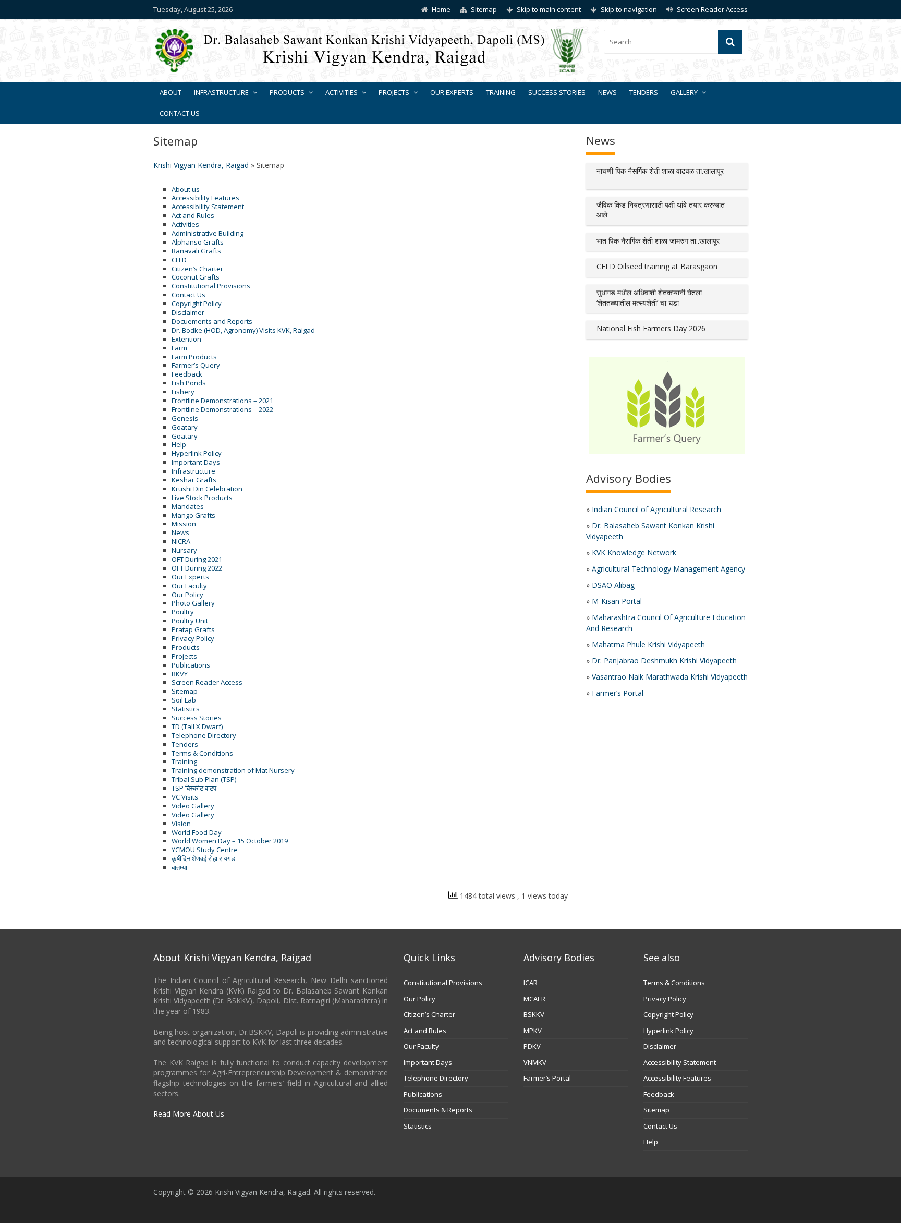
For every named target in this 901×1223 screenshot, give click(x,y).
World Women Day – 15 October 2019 (230, 840)
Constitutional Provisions (211, 285)
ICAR (530, 982)
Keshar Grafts (194, 480)
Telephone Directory (204, 735)
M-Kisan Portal (617, 601)
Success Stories (557, 92)
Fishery (183, 391)
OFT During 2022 (197, 568)
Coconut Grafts (196, 277)
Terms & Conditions (202, 753)
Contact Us (180, 113)
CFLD (179, 259)
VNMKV (534, 1062)
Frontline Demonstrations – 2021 (222, 400)
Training (501, 92)
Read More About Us (188, 1114)
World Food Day (197, 832)
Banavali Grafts (196, 251)
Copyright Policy (197, 303)
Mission (184, 523)
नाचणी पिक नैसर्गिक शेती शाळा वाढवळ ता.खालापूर (660, 171)
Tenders (643, 92)
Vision (181, 823)
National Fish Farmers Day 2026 (650, 328)
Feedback (187, 374)
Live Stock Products (202, 497)
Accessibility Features (205, 197)
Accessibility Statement (208, 206)
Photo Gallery (193, 603)
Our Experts (451, 92)
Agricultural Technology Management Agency (668, 569)
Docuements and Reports (212, 321)
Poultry (183, 611)
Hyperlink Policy (197, 453)
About (170, 92)
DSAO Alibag (613, 585)
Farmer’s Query (196, 365)
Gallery (684, 92)
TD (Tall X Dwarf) (197, 726)
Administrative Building (207, 233)
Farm (179, 348)
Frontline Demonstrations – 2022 (222, 409)
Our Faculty (189, 585)
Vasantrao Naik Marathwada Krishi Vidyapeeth (670, 677)
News (607, 92)
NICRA (181, 541)
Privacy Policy (193, 638)
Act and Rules (193, 215)
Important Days (196, 462)
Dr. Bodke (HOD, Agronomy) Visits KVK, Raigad (243, 330)
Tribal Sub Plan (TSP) (204, 779)
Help (179, 444)
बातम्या (179, 867)
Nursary (184, 550)
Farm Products (194, 356)
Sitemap (484, 9)
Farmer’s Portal (617, 693)
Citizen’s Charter (197, 268)
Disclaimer (188, 312)
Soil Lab (184, 700)
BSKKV (533, 1014)
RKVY (180, 674)
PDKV (532, 1046)
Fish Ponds (189, 383)
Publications (191, 665)
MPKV (532, 1030)
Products (287, 92)
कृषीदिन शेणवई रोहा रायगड (203, 858)
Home (441, 9)
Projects (394, 92)
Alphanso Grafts (198, 242)
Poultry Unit (190, 620)
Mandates (188, 506)
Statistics (186, 708)
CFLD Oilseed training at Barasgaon (656, 266)
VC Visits (185, 797)
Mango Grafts (193, 515)
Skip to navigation (629, 9)
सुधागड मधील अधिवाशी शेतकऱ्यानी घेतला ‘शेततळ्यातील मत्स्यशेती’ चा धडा (649, 297)
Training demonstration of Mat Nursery (233, 770)
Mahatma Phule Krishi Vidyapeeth (648, 644)
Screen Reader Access (712, 9)
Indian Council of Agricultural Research (656, 509)
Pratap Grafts (193, 629)
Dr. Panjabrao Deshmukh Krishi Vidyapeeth (664, 660)
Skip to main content (549, 9)
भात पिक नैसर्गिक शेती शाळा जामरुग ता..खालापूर (658, 241)
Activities (341, 92)
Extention (186, 339)
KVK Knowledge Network (634, 553)
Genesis (185, 418)
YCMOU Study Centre (205, 849)
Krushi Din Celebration (207, 488)
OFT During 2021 (197, 559)
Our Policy (187, 594)
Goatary (185, 427)
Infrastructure (221, 92)
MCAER (534, 998)
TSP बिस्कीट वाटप (194, 788)
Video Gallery (193, 805)
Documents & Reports (438, 1110)
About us (186, 189)
